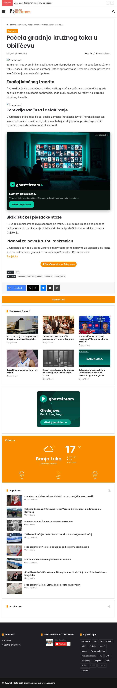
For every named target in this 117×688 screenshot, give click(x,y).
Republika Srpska (89, 656)
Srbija (84, 665)
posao (84, 651)
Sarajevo (97, 661)
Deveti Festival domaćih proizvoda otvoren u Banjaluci (58, 337)
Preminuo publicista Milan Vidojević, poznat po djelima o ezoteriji (58, 496)
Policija (93, 646)
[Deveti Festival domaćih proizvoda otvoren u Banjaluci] (58, 325)
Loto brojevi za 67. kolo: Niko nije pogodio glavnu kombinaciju (56, 546)
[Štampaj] (57, 288)
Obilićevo (31, 276)
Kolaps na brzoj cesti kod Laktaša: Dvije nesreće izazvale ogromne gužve (92, 373)
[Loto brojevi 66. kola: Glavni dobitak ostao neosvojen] (14, 588)
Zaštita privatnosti (12, 645)
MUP (84, 646)
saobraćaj (48, 276)
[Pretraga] (113, 12)
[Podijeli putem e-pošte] (50, 288)
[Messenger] (43, 288)
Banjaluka (22, 25)
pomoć (102, 646)
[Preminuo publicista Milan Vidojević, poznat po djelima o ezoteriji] (14, 500)
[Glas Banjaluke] (20, 11)
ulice (63, 276)
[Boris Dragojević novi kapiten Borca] (22, 358)
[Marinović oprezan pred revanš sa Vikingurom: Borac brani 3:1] (94, 325)
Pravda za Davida (98, 651)
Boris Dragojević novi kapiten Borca (22, 371)
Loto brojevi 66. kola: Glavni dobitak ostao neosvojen (52, 584)
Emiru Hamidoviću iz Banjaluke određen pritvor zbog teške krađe (58, 373)
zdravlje (85, 670)
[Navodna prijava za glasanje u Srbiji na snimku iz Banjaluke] (22, 325)
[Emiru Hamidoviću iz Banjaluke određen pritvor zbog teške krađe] (58, 358)
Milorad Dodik (106, 641)
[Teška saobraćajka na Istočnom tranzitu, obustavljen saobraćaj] (14, 538)
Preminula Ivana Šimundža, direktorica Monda (48, 521)
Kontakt (7, 640)
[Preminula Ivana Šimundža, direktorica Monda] (14, 525)
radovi (39, 276)
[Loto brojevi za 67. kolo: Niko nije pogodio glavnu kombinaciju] (14, 550)
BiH (95, 641)
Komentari (58, 299)
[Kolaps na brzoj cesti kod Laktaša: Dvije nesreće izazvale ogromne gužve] (94, 358)
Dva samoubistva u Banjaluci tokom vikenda (47, 559)
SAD (108, 656)
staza (57, 276)
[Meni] (3, 12)
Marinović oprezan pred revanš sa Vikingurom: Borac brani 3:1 (93, 339)
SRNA (92, 665)
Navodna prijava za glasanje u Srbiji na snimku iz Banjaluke (22, 337)
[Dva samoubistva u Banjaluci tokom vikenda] (14, 563)
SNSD (107, 661)
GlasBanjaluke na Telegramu (60, 264)
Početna (12, 25)
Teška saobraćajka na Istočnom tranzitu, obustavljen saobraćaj (58, 534)
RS (101, 656)
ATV (17, 272)
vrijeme (102, 665)
